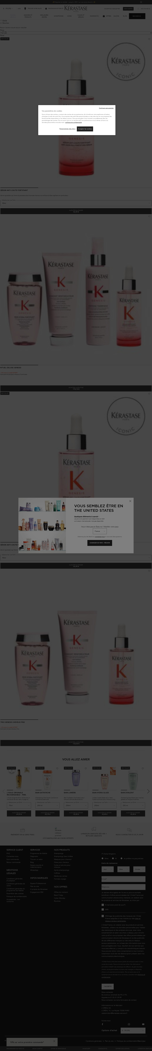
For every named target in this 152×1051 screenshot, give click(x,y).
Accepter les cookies (85, 129)
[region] (76, 120)
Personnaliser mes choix (67, 129)
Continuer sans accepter (106, 108)
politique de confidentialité (73, 122)
